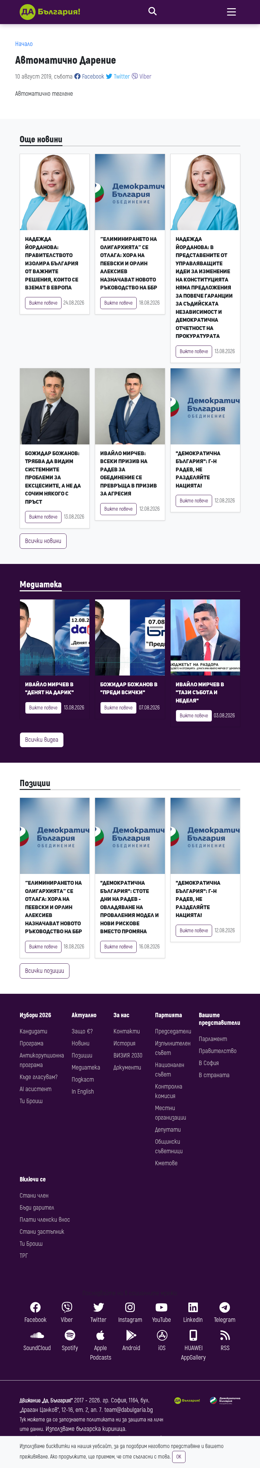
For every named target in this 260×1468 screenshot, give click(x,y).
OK (178, 1457)
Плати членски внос (45, 1220)
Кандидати (33, 1031)
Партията (168, 1015)
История (124, 1043)
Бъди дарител (37, 1208)
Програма (31, 1043)
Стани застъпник (42, 1232)
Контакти (127, 1031)
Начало (24, 44)
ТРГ (24, 1256)
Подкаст (83, 1079)
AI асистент (35, 1089)
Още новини (41, 139)
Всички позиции (44, 971)
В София (209, 1063)
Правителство (218, 1051)
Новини (80, 1043)
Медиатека (41, 584)
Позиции (35, 783)
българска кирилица (100, 1429)
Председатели (173, 1031)
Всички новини (43, 541)
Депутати (168, 1130)
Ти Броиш (31, 1101)
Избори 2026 (35, 1015)
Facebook (92, 77)
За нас (121, 1015)
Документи (127, 1067)
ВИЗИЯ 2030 (128, 1055)
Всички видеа (41, 740)
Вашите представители (219, 1019)
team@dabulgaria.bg (128, 1410)
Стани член (34, 1196)
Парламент (213, 1039)
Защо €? (82, 1031)
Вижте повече (43, 303)
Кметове (166, 1163)
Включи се (33, 1179)
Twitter (121, 77)
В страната (214, 1075)
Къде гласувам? (38, 1077)
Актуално (84, 1015)
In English (83, 1092)
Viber (145, 77)
